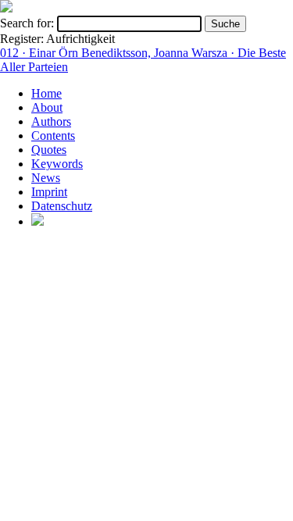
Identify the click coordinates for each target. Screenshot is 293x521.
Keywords (57, 163)
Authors (51, 121)
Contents (53, 135)
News (45, 177)
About (47, 107)
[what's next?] (6, 8)
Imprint (49, 191)
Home (46, 93)
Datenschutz (61, 205)
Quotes (48, 149)
